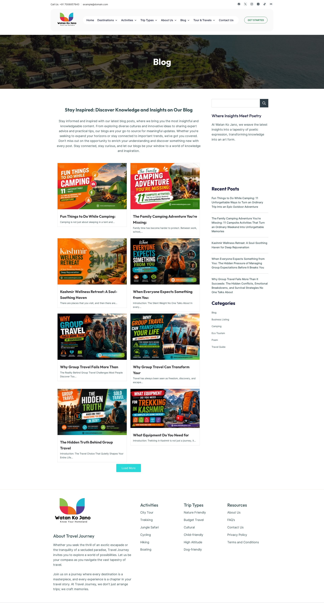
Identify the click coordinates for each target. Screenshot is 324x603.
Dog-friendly (193, 549)
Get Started (256, 20)
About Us (167, 20)
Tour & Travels (202, 20)
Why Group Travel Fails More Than (89, 367)
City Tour (146, 512)
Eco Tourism (218, 333)
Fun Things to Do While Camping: (87, 216)
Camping (217, 326)
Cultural (189, 527)
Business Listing (220, 319)
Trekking (146, 520)
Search (264, 103)
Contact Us (226, 20)
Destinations (105, 20)
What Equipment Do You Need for (161, 435)
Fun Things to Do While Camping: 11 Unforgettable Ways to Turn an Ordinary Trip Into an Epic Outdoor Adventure (237, 202)
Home (90, 20)
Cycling (145, 535)
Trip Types (147, 20)
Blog (183, 20)
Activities (127, 20)
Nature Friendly (195, 512)
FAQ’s (231, 520)
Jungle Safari (149, 527)
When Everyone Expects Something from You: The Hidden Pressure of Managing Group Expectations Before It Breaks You (238, 263)
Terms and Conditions (243, 542)
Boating (145, 549)
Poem (215, 339)
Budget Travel (194, 520)
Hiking (144, 542)
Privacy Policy (237, 535)
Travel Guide (218, 346)
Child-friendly (193, 535)
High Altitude (193, 542)
